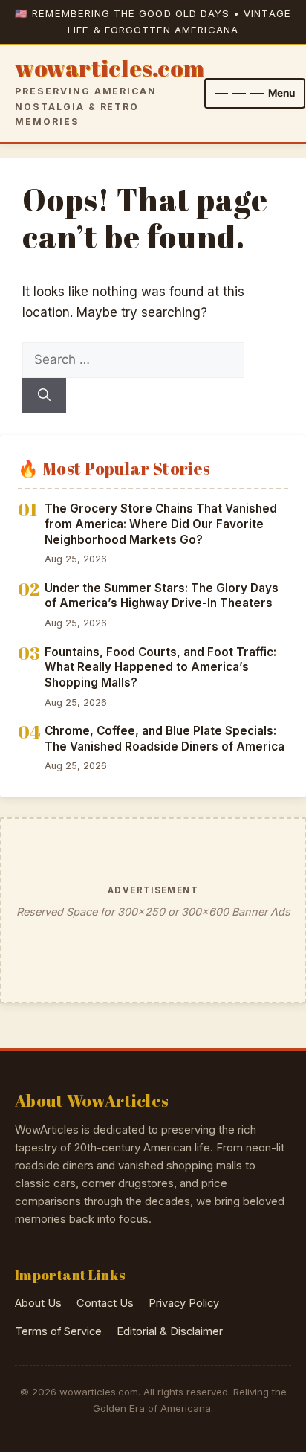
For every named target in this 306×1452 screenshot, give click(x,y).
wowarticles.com (109, 68)
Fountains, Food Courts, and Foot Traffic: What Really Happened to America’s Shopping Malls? (160, 667)
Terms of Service (58, 1331)
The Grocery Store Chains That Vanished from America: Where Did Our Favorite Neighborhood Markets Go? (161, 523)
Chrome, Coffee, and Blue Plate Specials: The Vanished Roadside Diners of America (164, 739)
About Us (38, 1303)
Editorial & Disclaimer (170, 1331)
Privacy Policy (184, 1303)
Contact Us (105, 1303)
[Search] (44, 396)
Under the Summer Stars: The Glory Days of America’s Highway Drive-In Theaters (162, 596)
